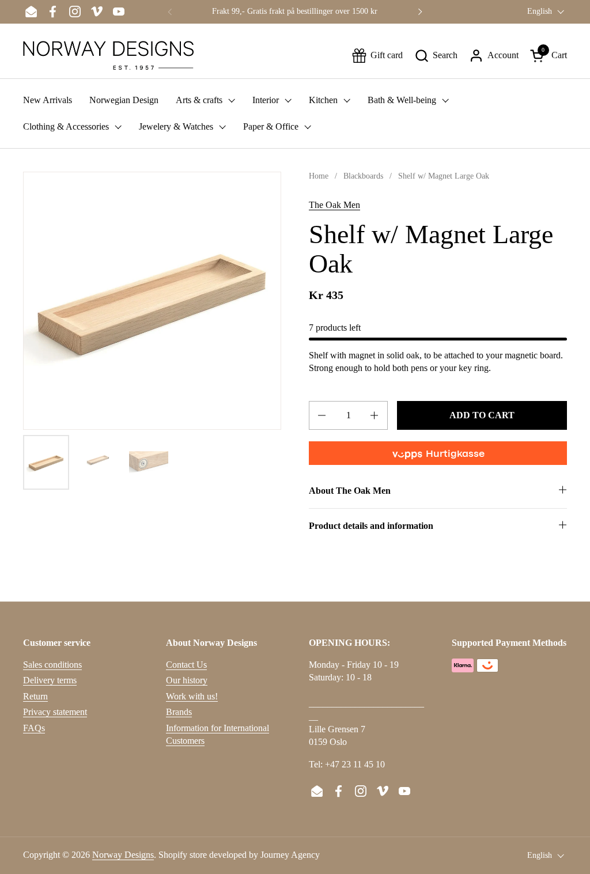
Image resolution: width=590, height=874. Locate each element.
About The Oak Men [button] (350, 490)
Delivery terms (50, 680)
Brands (179, 712)
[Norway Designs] (108, 55)
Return (35, 696)
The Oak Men (334, 205)
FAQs (34, 728)
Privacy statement (55, 712)
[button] (435, 55)
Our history (186, 680)
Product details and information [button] (371, 526)
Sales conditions (52, 664)
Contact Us (186, 664)
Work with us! (192, 696)
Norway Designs (123, 855)
